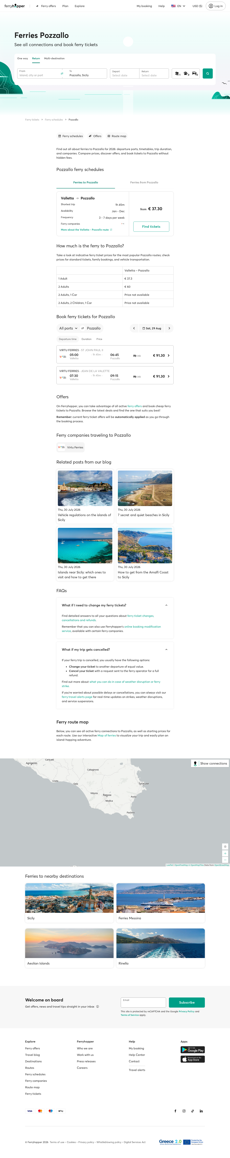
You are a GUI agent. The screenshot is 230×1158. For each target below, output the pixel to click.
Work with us (85, 1055)
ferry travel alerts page (77, 697)
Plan (65, 6)
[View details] (97, 1006)
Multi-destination (54, 58)
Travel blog (32, 1055)
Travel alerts (137, 1070)
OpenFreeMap (181, 865)
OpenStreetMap (221, 865)
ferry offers (135, 406)
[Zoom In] (225, 853)
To (70, 71)
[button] (82, 328)
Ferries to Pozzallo (85, 182)
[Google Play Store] (193, 1049)
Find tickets (151, 226)
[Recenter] (225, 846)
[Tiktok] (192, 1111)
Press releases (86, 1061)
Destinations (33, 1061)
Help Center (137, 1055)
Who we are (85, 1048)
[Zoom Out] (225, 860)
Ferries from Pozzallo (144, 182)
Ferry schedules (54, 119)
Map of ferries (107, 735)
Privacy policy (86, 1142)
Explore (80, 6)
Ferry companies (36, 1081)
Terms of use (57, 1142)
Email (126, 1000)
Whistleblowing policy (108, 1142)
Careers (82, 1068)
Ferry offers (48, 6)
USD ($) (197, 6)
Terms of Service (130, 1015)
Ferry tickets (32, 119)
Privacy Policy (186, 1011)
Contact (134, 1061)
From (22, 71)
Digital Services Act (135, 1142)
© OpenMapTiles (196, 865)
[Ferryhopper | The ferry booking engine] (14, 6)
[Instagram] (184, 1111)
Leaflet (170, 865)
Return (36, 58)
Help (161, 6)
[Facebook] (175, 1111)
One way (22, 58)
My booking (144, 6)
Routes (29, 1068)
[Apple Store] (193, 1059)
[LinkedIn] (201, 1111)
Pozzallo (73, 119)
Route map (32, 1087)
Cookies (71, 1142)
